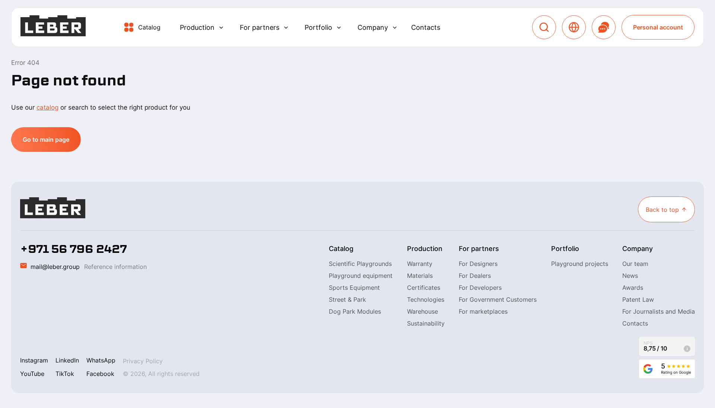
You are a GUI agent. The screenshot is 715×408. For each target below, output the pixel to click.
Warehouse (422, 311)
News (630, 275)
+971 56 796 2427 (73, 249)
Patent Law (638, 299)
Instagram (34, 360)
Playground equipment (361, 275)
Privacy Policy (143, 361)
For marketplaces (483, 311)
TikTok (64, 373)
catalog (47, 107)
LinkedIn (67, 360)
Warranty (419, 263)
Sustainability (426, 323)
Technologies (425, 299)
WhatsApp (100, 360)
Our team (635, 263)
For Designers (478, 263)
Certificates (423, 287)
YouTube (32, 373)
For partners (259, 27)
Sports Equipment (354, 287)
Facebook (100, 373)
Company (373, 27)
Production (197, 27)
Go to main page (46, 139)
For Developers (480, 287)
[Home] (53, 27)
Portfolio (318, 27)
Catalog (149, 27)
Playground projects (579, 263)
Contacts (425, 27)
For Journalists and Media (658, 311)
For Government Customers (498, 299)
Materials (420, 275)
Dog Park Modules (355, 311)
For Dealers (475, 275)
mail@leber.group (55, 266)
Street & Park (347, 299)
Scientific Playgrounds (360, 263)
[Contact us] (604, 27)
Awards (632, 287)
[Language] (574, 27)
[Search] (544, 27)
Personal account (658, 27)
